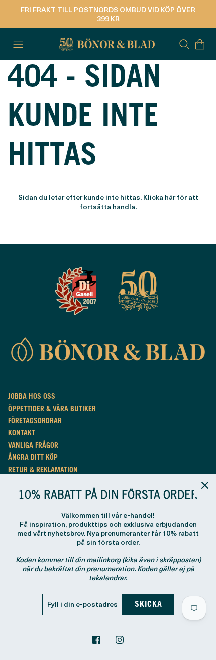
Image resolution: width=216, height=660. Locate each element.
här (170, 197)
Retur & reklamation (43, 470)
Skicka (148, 605)
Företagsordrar (35, 421)
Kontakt (21, 433)
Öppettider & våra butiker (52, 409)
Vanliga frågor (33, 446)
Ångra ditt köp (33, 458)
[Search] (184, 44)
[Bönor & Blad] (105, 44)
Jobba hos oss (31, 397)
